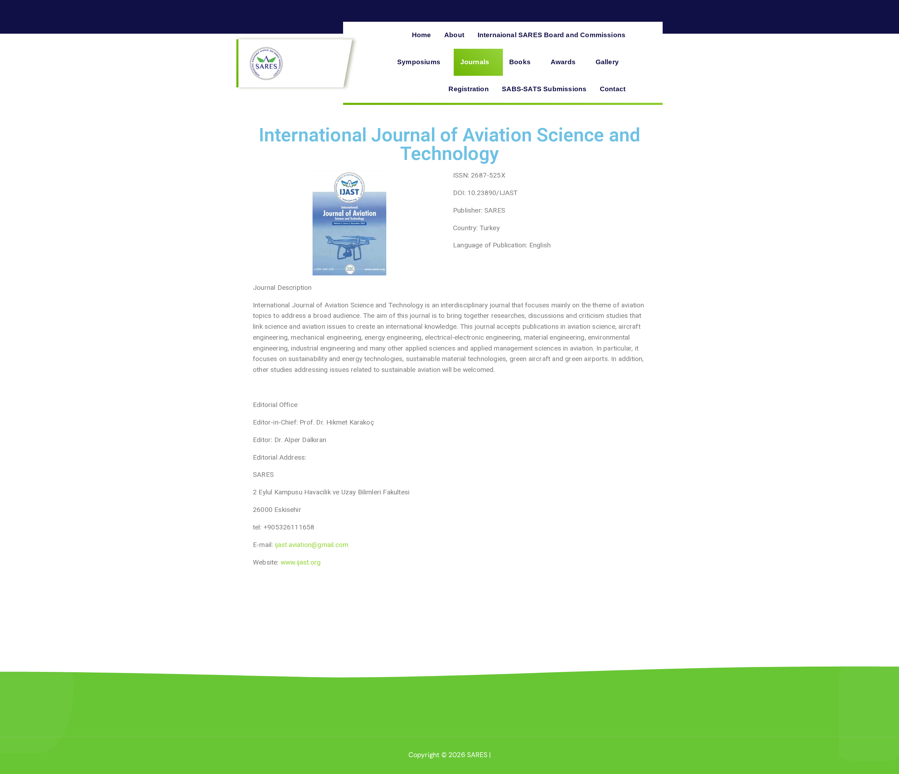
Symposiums (418, 62)
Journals (475, 62)
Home (421, 35)
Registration (468, 89)
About (454, 35)
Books (520, 62)
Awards (563, 62)
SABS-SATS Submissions (544, 89)
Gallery (607, 62)
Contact (612, 89)
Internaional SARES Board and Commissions (552, 35)
